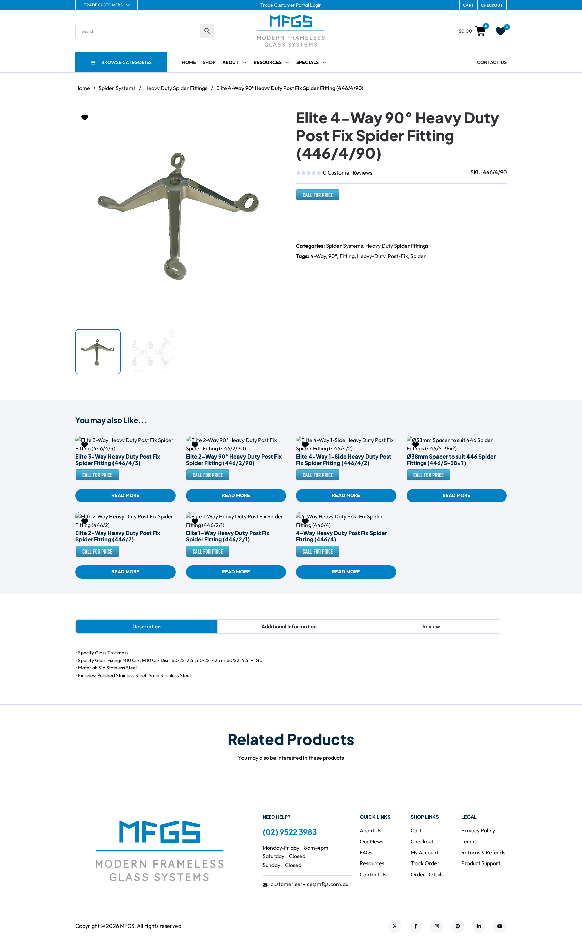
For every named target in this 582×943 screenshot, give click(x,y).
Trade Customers (103, 4)
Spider (418, 256)
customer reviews (348, 172)
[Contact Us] (318, 197)
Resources (268, 62)
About (230, 62)
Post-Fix (398, 256)
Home (189, 62)
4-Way (318, 256)
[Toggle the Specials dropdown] (324, 62)
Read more (125, 495)
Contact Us (492, 62)
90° (332, 256)
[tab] (146, 626)
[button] (277, 118)
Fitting (347, 256)
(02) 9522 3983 (290, 832)
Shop (209, 62)
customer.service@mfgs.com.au (309, 884)
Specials (307, 62)
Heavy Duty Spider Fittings (175, 88)
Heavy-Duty (371, 256)
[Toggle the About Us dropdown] (244, 62)
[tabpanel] (291, 664)
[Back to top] (558, 923)
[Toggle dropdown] (287, 62)
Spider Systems (117, 88)
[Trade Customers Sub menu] (128, 5)
